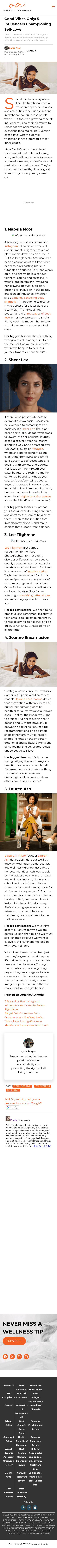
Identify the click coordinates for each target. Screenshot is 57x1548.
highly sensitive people (36, 496)
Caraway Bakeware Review (35, 1441)
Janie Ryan (15, 48)
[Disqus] (28, 1151)
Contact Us (8, 1385)
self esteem (43, 1086)
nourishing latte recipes (34, 595)
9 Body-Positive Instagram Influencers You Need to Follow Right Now (24, 1005)
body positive (22, 1086)
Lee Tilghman (13, 547)
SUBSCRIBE (14, 1341)
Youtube (37, 448)
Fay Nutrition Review (8, 1492)
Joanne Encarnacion (28, 699)
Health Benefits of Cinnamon (22, 1441)
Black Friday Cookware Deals (35, 1465)
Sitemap (8, 1405)
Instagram (11, 246)
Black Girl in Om (15, 855)
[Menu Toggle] (53, 7)
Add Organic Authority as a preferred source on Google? (23, 1101)
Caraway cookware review (22, 1477)
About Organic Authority (9, 1453)
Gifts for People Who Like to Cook (35, 1453)
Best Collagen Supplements (35, 1397)
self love (13, 1090)
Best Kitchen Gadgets (21, 1453)
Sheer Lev (28, 429)
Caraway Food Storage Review (35, 1425)
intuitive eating (37, 571)
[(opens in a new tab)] (23, 1507)
